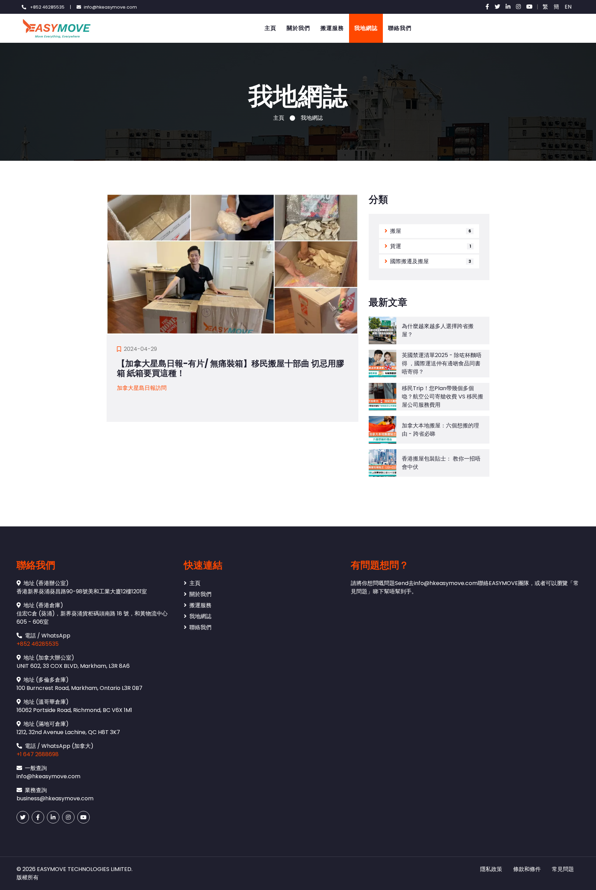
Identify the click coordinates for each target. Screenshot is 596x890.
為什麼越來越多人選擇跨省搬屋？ (438, 330)
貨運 (395, 246)
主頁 (270, 28)
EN (568, 7)
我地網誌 (366, 28)
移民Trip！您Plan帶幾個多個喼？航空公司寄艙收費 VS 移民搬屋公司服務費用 (442, 396)
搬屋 (395, 231)
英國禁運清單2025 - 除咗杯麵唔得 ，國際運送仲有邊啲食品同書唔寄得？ (441, 363)
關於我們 (298, 28)
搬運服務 (332, 28)
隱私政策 (491, 869)
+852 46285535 (38, 644)
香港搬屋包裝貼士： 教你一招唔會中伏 (441, 463)
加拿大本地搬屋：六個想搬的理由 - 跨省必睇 (440, 430)
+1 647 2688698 (38, 754)
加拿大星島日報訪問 (142, 388)
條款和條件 (527, 869)
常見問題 (563, 869)
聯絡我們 (399, 28)
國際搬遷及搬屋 (409, 261)
